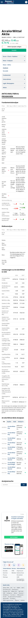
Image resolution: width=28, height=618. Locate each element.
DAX (22, 588)
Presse (5, 575)
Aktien (15, 593)
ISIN (14, 37)
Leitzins (22, 600)
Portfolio (12, 598)
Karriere (5, 573)
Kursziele (5, 71)
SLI (14, 588)
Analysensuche (7, 481)
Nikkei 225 (14, 591)
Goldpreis (9, 593)
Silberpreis (20, 595)
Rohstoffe (6, 598)
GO (24, 485)
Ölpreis (17, 600)
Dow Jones (15, 589)
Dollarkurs (6, 595)
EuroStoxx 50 (6, 589)
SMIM (18, 588)
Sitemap (5, 577)
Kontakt (5, 571)
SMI (4, 593)
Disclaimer (20, 575)
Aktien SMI (6, 588)
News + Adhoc (7, 65)
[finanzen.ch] (9, 1)
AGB (18, 577)
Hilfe (13, 571)
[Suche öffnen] (26, 2)
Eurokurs (13, 595)
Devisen (21, 593)
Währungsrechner (8, 600)
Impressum (20, 571)
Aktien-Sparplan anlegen (14, 46)
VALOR (4, 37)
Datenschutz (20, 573)
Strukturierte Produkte (14, 597)
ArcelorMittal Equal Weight (11, 463)
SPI (11, 588)
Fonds (4, 597)
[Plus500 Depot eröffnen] (9, 3)
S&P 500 (20, 591)
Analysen (5, 68)
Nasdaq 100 (6, 591)
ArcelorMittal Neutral (11, 439)
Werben (14, 573)
